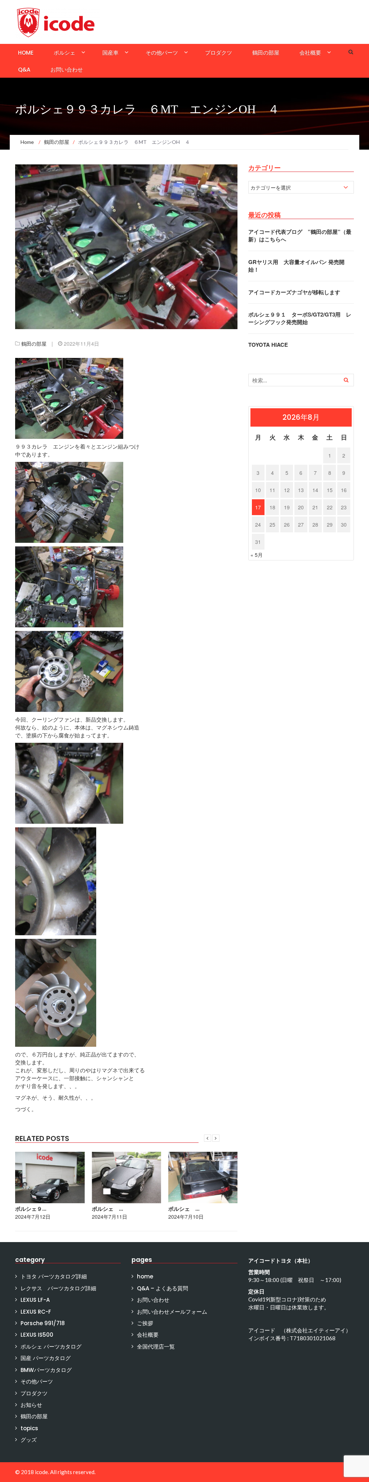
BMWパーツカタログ (46, 1370)
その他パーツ (162, 52)
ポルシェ (64, 52)
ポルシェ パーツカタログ (51, 1346)
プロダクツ (218, 52)
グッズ (29, 1440)
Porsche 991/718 (43, 1323)
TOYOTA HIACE (268, 345)
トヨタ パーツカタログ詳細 (54, 1276)
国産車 (110, 52)
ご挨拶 (145, 1323)
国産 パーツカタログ (46, 1358)
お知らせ (31, 1405)
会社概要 (310, 52)
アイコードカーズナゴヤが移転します (294, 292)
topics (29, 1428)
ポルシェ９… (30, 1209)
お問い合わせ (66, 69)
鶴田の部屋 (265, 52)
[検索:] (301, 380)
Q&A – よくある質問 (162, 1288)
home (26, 52)
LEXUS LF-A (35, 1300)
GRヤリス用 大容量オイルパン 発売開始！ (296, 265)
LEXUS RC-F (36, 1311)
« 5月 (256, 554)
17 (258, 507)
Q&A (24, 69)
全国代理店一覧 (156, 1346)
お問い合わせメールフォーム (172, 1311)
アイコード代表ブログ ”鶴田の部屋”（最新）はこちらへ (299, 235)
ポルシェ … (107, 1209)
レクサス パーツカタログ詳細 (58, 1288)
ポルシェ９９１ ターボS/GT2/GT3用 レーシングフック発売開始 (299, 318)
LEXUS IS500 (37, 1334)
